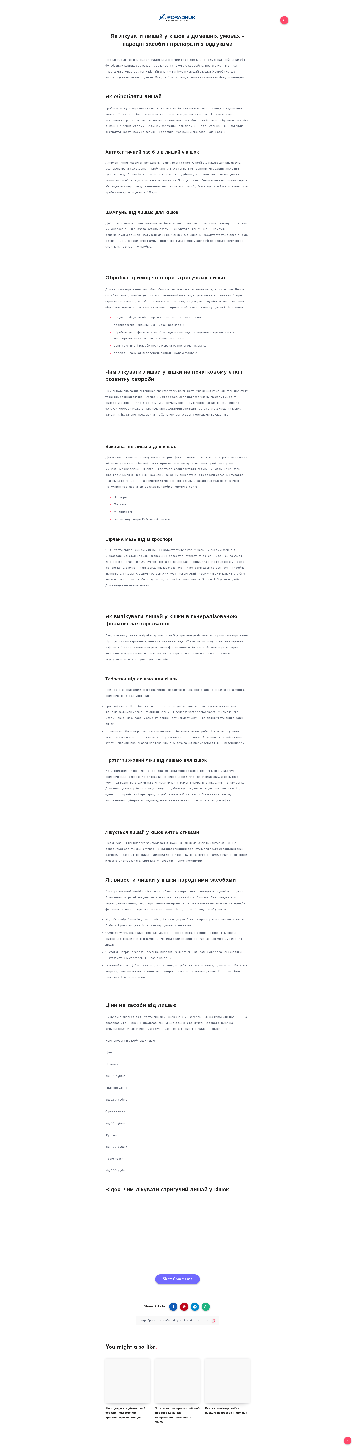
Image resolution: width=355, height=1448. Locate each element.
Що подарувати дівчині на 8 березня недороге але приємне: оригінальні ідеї (125, 1413)
